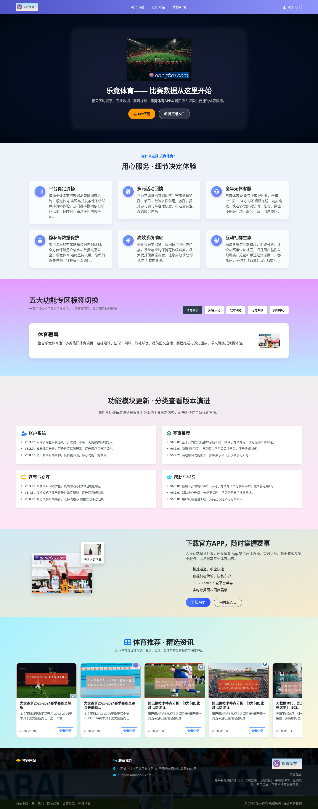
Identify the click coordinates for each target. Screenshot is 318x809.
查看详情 (65, 731)
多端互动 (214, 310)
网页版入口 (176, 114)
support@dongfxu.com (134, 775)
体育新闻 (179, 7)
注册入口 (294, 7)
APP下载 (144, 114)
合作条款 (69, 803)
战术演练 (236, 310)
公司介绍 (158, 7)
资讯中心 (279, 310)
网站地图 (84, 803)
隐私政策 (53, 803)
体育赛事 (192, 310)
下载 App (198, 602)
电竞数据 (257, 310)
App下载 (138, 7)
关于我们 (38, 803)
